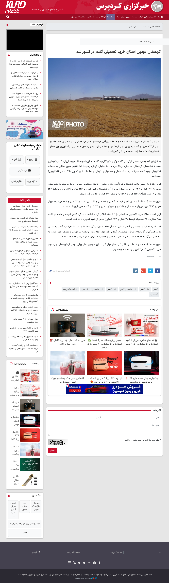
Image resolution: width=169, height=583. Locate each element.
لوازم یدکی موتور (24, 506)
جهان (128, 16)
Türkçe (33, 9)
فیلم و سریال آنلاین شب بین (13, 510)
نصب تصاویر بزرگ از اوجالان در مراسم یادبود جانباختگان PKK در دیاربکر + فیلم (24, 310)
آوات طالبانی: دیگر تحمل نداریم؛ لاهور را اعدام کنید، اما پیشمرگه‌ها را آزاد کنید (23, 230)
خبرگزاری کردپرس (70, 289)
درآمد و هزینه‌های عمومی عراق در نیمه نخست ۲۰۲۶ (24, 329)
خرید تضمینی (97, 289)
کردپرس (85, 289)
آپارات (14, 159)
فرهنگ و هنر (101, 16)
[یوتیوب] (79, 563)
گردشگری (90, 16)
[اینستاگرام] (89, 563)
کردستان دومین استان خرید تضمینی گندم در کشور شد (118, 52)
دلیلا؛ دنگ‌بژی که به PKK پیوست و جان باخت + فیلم (23, 338)
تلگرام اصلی (16, 181)
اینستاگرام (22, 170)
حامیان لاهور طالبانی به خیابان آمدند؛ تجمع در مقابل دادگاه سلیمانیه (25, 242)
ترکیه (140, 16)
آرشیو (34, 552)
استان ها (110, 16)
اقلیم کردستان (150, 16)
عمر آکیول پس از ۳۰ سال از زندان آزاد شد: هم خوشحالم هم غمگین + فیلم (23, 286)
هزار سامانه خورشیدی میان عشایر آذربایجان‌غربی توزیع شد (24, 220)
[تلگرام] (94, 563)
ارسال (52, 450)
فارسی (60, 9)
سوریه (134, 16)
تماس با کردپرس (74, 552)
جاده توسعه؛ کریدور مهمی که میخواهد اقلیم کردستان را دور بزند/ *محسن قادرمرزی (23, 298)
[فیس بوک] (99, 563)
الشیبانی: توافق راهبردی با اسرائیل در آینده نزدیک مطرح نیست (24, 252)
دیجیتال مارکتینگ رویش (36, 506)
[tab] (24, 200)
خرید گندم (111, 289)
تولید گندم (144, 289)
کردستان (132, 26)
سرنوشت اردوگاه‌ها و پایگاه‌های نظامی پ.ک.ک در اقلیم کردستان (24, 86)
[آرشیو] (70, 563)
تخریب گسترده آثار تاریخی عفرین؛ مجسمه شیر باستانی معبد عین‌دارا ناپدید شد (23, 64)
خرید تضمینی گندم (128, 289)
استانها (144, 26)
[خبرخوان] (74, 563)
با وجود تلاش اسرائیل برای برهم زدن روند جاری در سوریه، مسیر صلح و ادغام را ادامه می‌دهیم (24, 262)
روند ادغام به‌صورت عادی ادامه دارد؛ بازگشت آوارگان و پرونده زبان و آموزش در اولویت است (23, 96)
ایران (117, 16)
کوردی (42, 9)
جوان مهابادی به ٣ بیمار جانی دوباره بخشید (26, 320)
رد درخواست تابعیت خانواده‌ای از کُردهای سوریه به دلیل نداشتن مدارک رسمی (24, 76)
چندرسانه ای (80, 16)
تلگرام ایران (32, 181)
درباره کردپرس (116, 552)
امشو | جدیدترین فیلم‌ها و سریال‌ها (25, 523)
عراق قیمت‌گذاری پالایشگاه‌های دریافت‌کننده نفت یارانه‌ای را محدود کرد (23, 348)
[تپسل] (67, 385)
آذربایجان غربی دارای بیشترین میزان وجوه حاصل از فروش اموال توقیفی (24, 209)
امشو (25, 532)
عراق (123, 16)
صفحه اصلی (155, 26)
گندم (155, 289)
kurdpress (125, 6)
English (51, 9)
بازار (72, 16)
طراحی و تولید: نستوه (83, 578)
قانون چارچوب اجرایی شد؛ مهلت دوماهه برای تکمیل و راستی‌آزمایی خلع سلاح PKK (24, 108)
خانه (159, 16)
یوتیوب (30, 159)
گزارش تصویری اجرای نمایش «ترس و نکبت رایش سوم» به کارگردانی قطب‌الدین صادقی (23, 274)
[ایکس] (84, 563)
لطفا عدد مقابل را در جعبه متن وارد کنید (143, 440)
